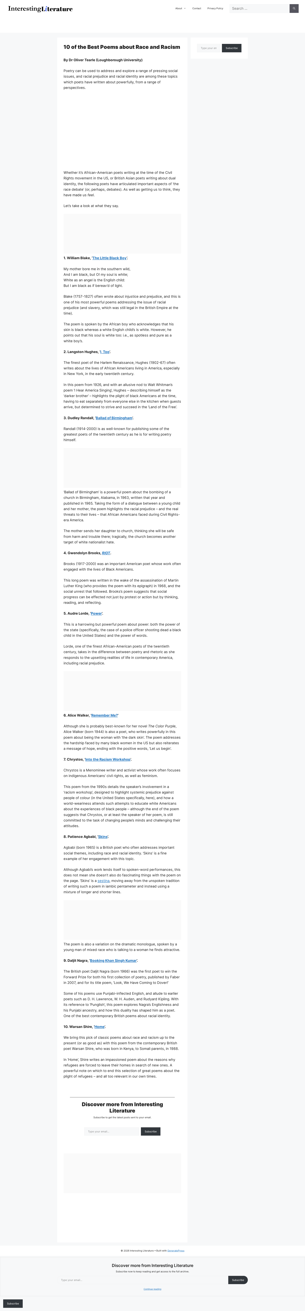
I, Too (104, 352)
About (178, 8)
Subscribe (151, 1131)
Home (100, 1027)
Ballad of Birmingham (114, 418)
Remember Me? (104, 715)
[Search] (294, 8)
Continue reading (152, 1289)
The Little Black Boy (109, 258)
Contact (196, 8)
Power (96, 613)
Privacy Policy (215, 8)
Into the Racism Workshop (107, 759)
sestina (103, 881)
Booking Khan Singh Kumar (113, 960)
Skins (103, 837)
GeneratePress (175, 1250)
